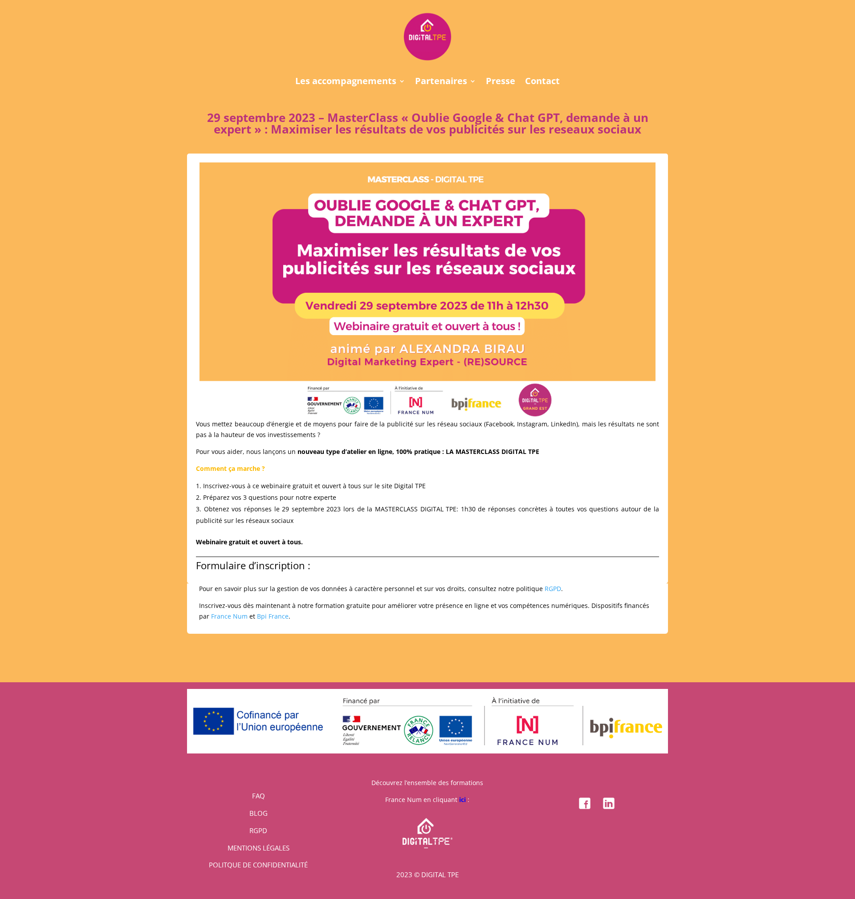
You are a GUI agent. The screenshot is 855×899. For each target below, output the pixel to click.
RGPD (553, 588)
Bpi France (273, 616)
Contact (542, 82)
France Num (229, 616)
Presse (500, 82)
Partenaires (441, 82)
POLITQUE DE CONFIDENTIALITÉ (258, 864)
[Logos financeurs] (427, 751)
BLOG (258, 813)
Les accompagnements (345, 82)
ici (462, 799)
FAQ (258, 795)
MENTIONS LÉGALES (258, 847)
